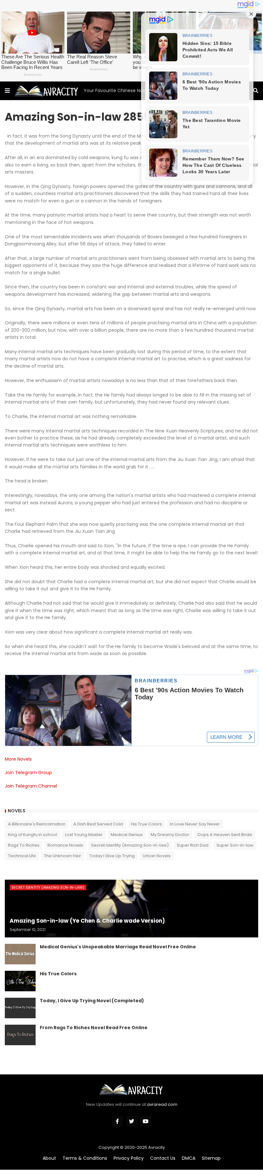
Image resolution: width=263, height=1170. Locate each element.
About (49, 1158)
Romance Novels (65, 845)
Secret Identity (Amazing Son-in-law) (130, 845)
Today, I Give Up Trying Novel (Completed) (92, 1001)
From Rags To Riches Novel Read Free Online (94, 1028)
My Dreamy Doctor (170, 835)
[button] (7, 91)
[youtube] (145, 1121)
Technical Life (22, 856)
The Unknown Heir (62, 856)
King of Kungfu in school (32, 835)
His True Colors (146, 824)
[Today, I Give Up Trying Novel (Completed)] (20, 1008)
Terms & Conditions (85, 1158)
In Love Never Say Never (195, 824)
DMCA (188, 1158)
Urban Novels (157, 856)
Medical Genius (127, 835)
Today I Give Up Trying (112, 856)
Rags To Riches (23, 845)
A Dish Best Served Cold (98, 824)
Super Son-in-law (234, 845)
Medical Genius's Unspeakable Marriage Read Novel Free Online (118, 947)
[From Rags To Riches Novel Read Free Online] (20, 1035)
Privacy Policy (129, 1158)
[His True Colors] (20, 981)
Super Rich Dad (192, 845)
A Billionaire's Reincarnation (36, 824)
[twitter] (131, 1121)
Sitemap (211, 1158)
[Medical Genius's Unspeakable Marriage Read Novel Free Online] (20, 954)
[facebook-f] (117, 1121)
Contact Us (162, 1158)
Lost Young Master (84, 835)
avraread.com (162, 1104)
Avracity (156, 1147)
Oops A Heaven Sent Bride (224, 835)
